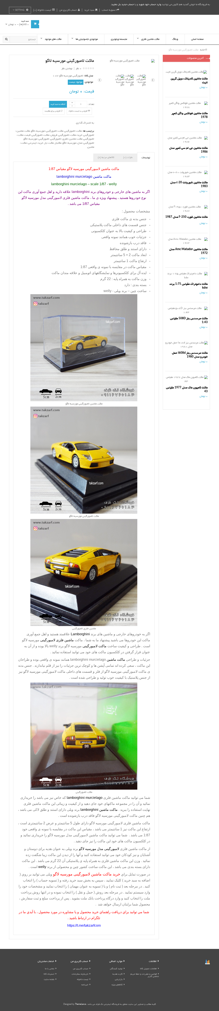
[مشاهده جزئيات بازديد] (207, 962)
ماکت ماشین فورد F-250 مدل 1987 (186, 217)
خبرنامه (84, 985)
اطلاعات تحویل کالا (148, 969)
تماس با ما (49, 969)
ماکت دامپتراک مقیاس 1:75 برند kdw (188, 285)
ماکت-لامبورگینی (73, 131)
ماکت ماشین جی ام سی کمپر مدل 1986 (188, 150)
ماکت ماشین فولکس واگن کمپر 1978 (190, 115)
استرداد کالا (49, 974)
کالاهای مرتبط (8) (106, 157)
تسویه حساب (108, 10)
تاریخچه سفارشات (80, 974)
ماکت (51, 855)
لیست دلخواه (82, 979)
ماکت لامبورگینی (134, 671)
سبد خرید (89, 10)
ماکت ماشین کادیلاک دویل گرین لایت (189, 80)
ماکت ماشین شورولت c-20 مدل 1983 (189, 184)
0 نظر (78, 68)
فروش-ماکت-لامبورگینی (44, 135)
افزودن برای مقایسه (53, 111)
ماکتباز (58, 143)
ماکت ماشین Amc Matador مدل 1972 (188, 251)
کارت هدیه (117, 974)
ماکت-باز (49, 143)
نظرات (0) (128, 157)
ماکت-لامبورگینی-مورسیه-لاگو (47, 131)
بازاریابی (119, 979)
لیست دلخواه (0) (42, 10)
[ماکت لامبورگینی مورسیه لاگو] (126, 61)
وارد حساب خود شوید (150, 4)
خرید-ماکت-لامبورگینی (70, 135)
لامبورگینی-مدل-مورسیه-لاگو (78, 143)
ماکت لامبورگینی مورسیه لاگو (44, 671)
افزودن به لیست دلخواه (78, 111)
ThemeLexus (80, 1004)
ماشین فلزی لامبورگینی (124, 823)
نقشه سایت (49, 979)
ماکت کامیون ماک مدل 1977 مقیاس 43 (187, 389)
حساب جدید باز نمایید (122, 4)
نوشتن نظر (67, 68)
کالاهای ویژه (117, 985)
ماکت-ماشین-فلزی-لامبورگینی (66, 139)
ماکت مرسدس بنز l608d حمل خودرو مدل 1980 (190, 354)
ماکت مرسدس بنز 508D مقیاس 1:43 (189, 320)
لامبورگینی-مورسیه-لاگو (36, 139)
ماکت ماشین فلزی (116, 797)
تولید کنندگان (116, 969)
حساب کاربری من (68, 10)
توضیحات (146, 158)
